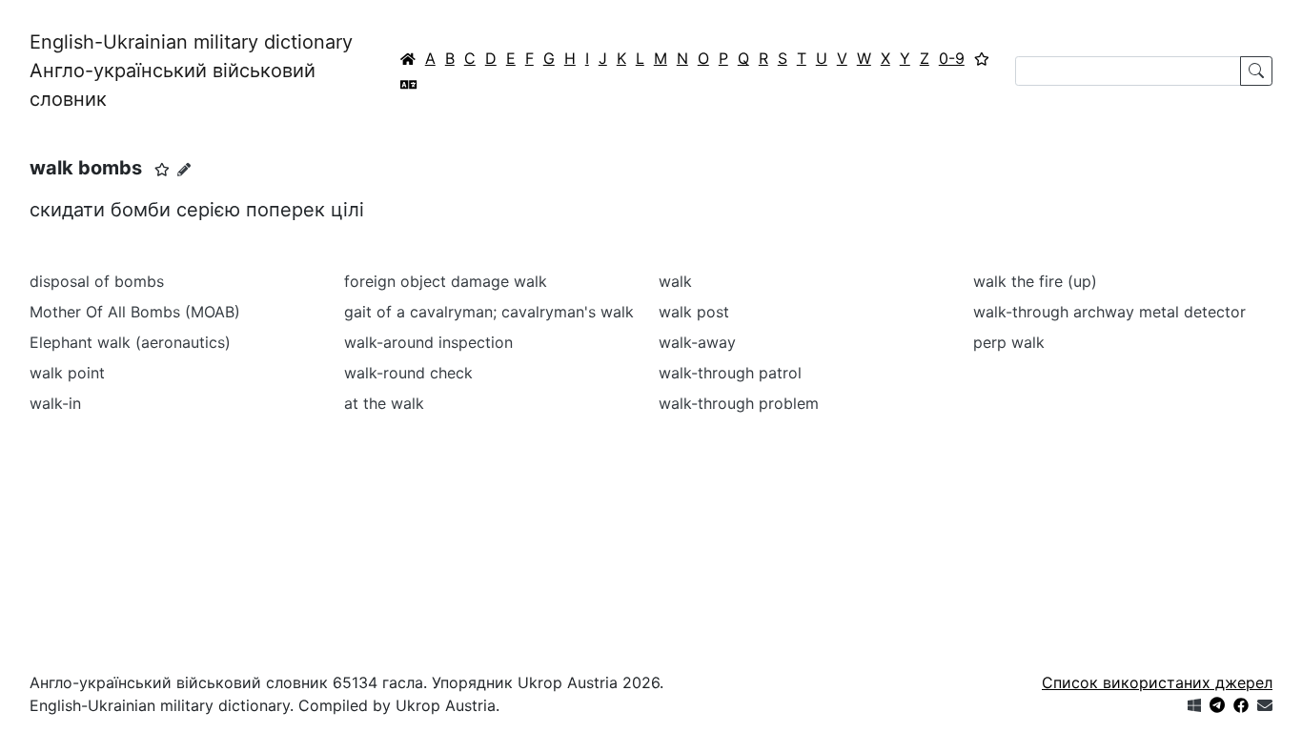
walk (675, 281)
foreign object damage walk (445, 281)
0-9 (952, 58)
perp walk (1009, 342)
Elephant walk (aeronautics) (130, 342)
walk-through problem (739, 403)
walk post (694, 311)
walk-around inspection (428, 342)
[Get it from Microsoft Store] (1194, 705)
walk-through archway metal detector (1109, 311)
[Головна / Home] (408, 58)
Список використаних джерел (1157, 682)
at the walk (384, 403)
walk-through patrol (730, 372)
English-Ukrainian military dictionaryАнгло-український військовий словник (191, 70)
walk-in (55, 403)
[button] (162, 169)
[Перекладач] (409, 83)
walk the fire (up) (1035, 281)
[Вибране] (981, 58)
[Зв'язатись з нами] (1264, 705)
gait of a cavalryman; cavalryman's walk (489, 311)
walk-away (697, 342)
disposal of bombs (97, 281)
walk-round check (408, 372)
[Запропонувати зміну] (184, 169)
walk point (67, 372)
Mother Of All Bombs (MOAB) (135, 311)
